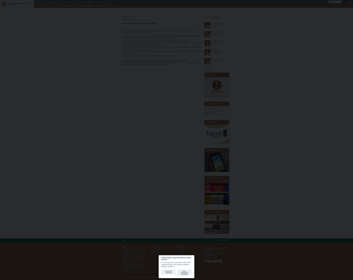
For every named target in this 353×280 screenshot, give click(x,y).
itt (170, 264)
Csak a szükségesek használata (184, 272)
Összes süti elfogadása (168, 271)
